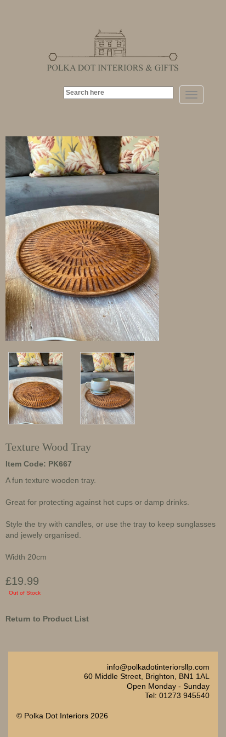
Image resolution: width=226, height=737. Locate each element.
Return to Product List (47, 618)
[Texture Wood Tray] (35, 387)
